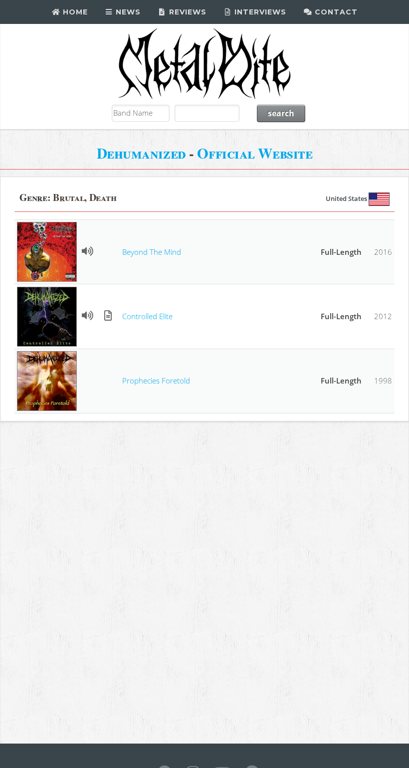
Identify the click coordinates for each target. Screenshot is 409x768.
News (127, 11)
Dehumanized (141, 153)
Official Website (254, 153)
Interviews (259, 11)
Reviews (186, 11)
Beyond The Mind (151, 252)
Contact (335, 11)
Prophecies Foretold (156, 380)
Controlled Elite (147, 316)
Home (74, 11)
